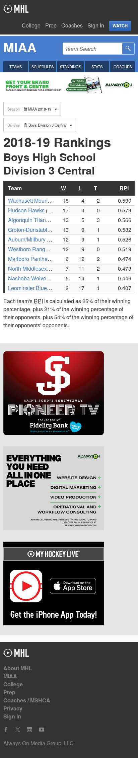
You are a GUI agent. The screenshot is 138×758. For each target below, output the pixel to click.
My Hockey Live (15, 9)
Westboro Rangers (30, 249)
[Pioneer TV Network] (69, 394)
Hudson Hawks (26, 210)
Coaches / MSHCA (26, 700)
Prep (51, 25)
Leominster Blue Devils (35, 288)
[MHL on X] (17, 730)
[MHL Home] (16, 655)
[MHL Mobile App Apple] (69, 584)
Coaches (72, 25)
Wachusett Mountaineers (37, 200)
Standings (70, 66)
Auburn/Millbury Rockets (37, 239)
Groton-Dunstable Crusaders (42, 229)
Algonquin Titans (28, 220)
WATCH (120, 26)
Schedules (42, 66)
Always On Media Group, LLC (38, 743)
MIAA (10, 676)
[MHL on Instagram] (29, 730)
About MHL (17, 668)
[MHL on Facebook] (6, 730)
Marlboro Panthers (30, 259)
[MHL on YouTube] (41, 730)
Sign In (95, 25)
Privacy (12, 708)
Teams (15, 66)
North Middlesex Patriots (37, 268)
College (31, 25)
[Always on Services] (69, 489)
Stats (96, 66)
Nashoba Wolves (28, 278)
